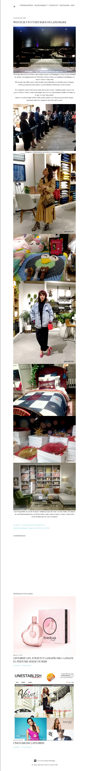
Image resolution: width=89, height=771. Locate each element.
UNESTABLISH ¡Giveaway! (29, 743)
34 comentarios (26, 747)
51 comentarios (26, 665)
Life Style (46, 528)
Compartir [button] (16, 525)
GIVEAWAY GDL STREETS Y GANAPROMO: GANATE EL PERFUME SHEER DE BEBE (43, 659)
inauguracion (32, 528)
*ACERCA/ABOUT (40, 5)
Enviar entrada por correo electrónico (33, 525)
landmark (40, 528)
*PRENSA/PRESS (26, 5)
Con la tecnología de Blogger (46, 760)
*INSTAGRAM (64, 5)
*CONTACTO (53, 5)
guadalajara (23, 528)
